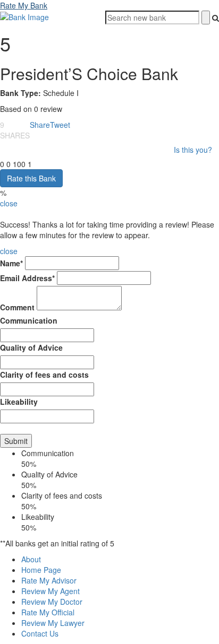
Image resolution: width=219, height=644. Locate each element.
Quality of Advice (31, 347)
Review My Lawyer (53, 622)
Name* (11, 263)
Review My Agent (50, 591)
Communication (28, 320)
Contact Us (39, 633)
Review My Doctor (51, 601)
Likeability (19, 401)
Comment (17, 307)
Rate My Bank (23, 5)
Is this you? (193, 149)
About (31, 559)
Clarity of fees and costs (44, 374)
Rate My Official (47, 612)
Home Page (41, 569)
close (9, 203)
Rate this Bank (31, 178)
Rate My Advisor (49, 580)
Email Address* (27, 278)
